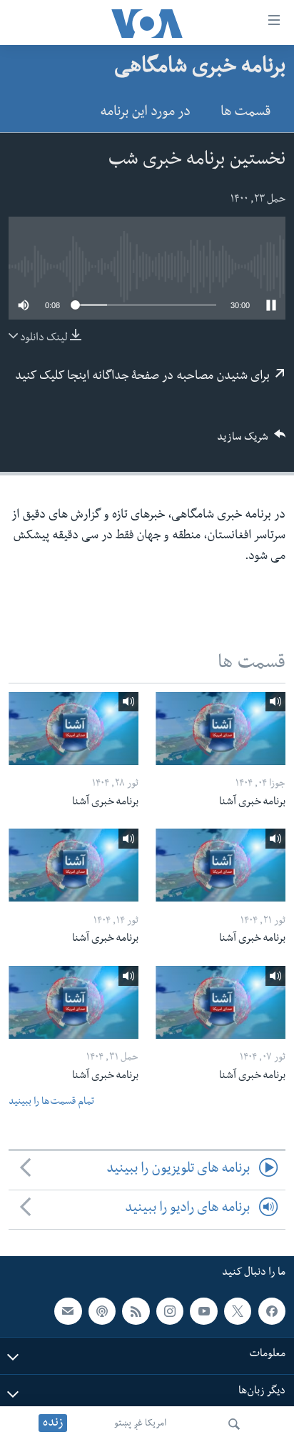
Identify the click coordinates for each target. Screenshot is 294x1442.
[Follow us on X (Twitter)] (237, 1311)
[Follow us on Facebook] (271, 1311)
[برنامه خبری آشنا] (220, 728)
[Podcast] (102, 1311)
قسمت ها (245, 113)
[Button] (251, 441)
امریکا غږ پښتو (140, 1424)
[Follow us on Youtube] (203, 1311)
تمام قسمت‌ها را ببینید (51, 1103)
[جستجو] (234, 1424)
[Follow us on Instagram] (169, 1311)
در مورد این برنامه (145, 113)
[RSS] (135, 1311)
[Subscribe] (67, 1311)
